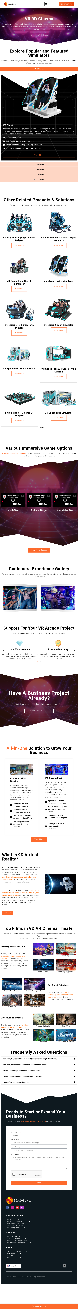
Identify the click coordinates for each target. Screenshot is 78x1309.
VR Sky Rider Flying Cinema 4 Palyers (19, 239)
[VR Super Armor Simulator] (58, 309)
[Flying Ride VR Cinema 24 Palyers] (19, 397)
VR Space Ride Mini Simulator (19, 368)
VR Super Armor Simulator (58, 325)
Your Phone (15, 1147)
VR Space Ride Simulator (58, 412)
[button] (46, 4)
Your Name (15, 1132)
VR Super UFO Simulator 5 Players (19, 326)
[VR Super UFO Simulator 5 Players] (19, 309)
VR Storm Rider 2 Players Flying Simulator (58, 239)
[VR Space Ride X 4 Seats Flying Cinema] (58, 353)
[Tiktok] (22, 1207)
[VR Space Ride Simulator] (58, 397)
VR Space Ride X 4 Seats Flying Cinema (58, 370)
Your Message (16, 1154)
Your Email (15, 1140)
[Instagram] (12, 1207)
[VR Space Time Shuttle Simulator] (19, 266)
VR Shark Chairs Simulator (58, 281)
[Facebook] (7, 1207)
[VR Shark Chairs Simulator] (58, 266)
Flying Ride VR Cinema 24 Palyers (19, 414)
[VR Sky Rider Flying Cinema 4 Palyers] (19, 222)
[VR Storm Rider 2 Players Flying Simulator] (58, 222)
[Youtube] (17, 1207)
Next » (41, 428)
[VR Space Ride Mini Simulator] (19, 353)
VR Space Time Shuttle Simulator (19, 282)
